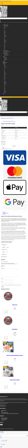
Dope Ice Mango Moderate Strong (15, 355)
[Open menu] (1, 98)
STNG (4, 72)
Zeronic (4, 61)
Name (2, 278)
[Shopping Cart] (0, 21)
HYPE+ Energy (5, 59)
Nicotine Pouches (3, 410)
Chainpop (5, 73)
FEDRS (5, 33)
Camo (4, 90)
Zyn (4, 37)
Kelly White (5, 35)
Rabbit (4, 31)
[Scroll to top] (1, 432)
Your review (3, 268)
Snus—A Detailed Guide (4, 412)
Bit (4, 87)
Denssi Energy (5, 57)
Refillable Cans (5, 62)
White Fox (5, 36)
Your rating (3, 265)
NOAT (4, 46)
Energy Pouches (3, 439)
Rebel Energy (5, 58)
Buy (3, 147)
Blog (2, 4)
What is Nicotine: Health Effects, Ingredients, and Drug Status (9, 413)
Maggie (5, 74)
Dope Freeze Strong (15, 379)
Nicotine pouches (3, 118)
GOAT (4, 47)
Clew (4, 48)
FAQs (2, 3)
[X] (2, 95)
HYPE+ (4, 77)
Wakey (4, 60)
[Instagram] (3, 95)
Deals (1, 437)
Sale (3, 93)
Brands (2, 444)
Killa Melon (14, 329)
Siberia (4, 32)
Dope (4, 49)
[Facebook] (1, 95)
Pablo (4, 34)
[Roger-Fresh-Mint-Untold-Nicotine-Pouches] (9, 121)
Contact (2, 2)
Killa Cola (14, 304)
